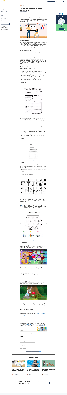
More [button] (1, 20)
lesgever (43, 325)
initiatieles (37, 351)
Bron (33, 114)
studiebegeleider (29, 324)
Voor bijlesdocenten (4, 8)
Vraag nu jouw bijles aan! (51, 1)
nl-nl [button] (65, 1)
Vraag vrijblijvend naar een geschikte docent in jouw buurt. (5, 29)
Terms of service (64, 393)
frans (30, 351)
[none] (63, 1)
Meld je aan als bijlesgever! (4, 27)
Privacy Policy (59, 393)
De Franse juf (23, 315)
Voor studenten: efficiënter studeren (5, 12)
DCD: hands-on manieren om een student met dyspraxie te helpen (33, 370)
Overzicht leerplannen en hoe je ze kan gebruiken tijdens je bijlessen (18, 370)
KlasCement (23, 310)
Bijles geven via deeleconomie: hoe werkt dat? (48, 370)
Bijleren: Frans (3, 15)
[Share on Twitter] (61, 13)
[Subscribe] (9, 24)
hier (40, 280)
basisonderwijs (34, 351)
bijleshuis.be (45, 1)
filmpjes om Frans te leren (40, 313)
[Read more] (18, 363)
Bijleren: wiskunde (3, 13)
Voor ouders (3, 9)
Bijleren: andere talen (4, 16)
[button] (33, 329)
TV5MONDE (23, 316)
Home (2, 6)
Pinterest (22, 205)
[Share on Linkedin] (62, 13)
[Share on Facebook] (59, 13)
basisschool (27, 351)
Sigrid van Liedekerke (25, 130)
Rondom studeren (3, 18)
